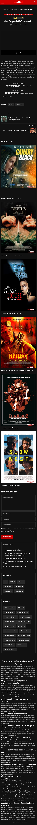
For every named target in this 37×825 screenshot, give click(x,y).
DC (5, 582)
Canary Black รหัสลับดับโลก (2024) (11, 199)
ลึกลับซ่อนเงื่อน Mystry (24, 622)
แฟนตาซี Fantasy (9, 645)
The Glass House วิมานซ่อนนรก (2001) (11, 313)
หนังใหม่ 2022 (8, 586)
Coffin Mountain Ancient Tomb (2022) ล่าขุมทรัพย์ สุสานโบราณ (19, 119)
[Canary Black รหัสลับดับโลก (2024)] (18, 170)
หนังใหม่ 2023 (19, 586)
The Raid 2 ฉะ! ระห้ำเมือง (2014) (9, 428)
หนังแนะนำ (20, 582)
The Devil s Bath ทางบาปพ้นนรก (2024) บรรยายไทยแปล (16, 256)
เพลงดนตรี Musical (23, 640)
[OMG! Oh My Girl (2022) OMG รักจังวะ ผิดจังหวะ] (33, 130)
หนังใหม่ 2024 (20, 104)
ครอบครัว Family (9, 612)
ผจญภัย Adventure (25, 617)
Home (4, 9)
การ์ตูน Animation (9, 608)
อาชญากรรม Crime (29, 14)
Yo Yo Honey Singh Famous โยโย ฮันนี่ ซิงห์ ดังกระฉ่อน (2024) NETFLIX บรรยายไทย (17, 554)
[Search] (35, 2)
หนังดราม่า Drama (25, 631)
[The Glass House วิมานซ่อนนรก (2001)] (18, 285)
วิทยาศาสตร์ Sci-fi (9, 626)
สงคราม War (21, 626)
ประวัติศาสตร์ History (10, 617)
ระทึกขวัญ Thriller (13, 9)
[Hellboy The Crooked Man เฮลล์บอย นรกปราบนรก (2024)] (18, 342)
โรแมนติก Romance (10, 649)
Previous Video (5, 114)
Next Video (32, 126)
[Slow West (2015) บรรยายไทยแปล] (18, 457)
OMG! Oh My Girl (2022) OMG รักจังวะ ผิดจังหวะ (16, 131)
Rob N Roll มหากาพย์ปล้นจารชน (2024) (15, 558)
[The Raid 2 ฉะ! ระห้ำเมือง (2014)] (18, 400)
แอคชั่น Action (21, 645)
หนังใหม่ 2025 (19, 591)
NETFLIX (11, 104)
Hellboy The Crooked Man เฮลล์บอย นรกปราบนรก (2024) (17, 371)
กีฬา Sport (21, 608)
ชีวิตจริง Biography (22, 612)
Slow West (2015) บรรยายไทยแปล (10, 485)
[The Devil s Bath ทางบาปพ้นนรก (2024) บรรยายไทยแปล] (18, 228)
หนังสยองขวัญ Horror (18, 14)
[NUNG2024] (18, 2)
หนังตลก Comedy (9, 636)
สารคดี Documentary (11, 631)
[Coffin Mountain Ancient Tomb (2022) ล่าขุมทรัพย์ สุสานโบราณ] (4, 119)
